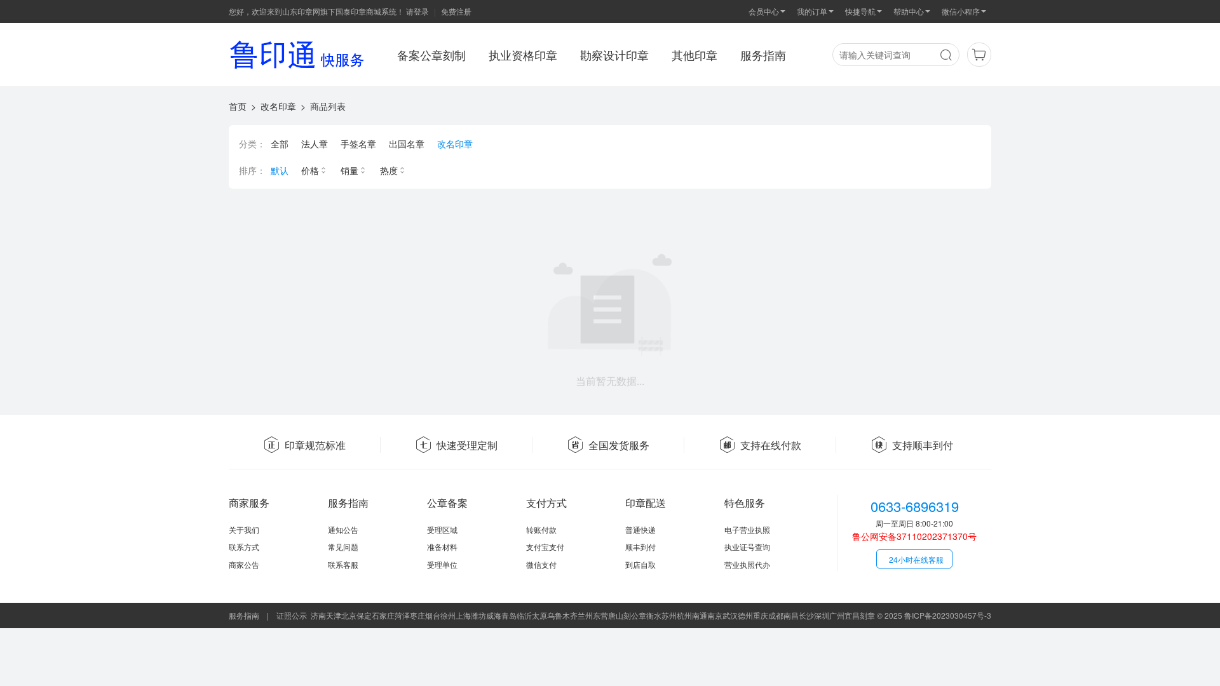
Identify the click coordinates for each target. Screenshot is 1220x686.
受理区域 (442, 529)
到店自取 (640, 564)
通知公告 (343, 529)
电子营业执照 (747, 529)
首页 (238, 106)
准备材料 (442, 546)
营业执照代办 (747, 564)
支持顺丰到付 (922, 445)
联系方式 (244, 546)
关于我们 (244, 529)
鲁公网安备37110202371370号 (914, 536)
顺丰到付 (640, 546)
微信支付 (541, 564)
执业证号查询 (747, 546)
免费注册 (456, 11)
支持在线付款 (770, 445)
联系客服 (343, 564)
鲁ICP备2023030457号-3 (947, 615)
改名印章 (278, 106)
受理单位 (442, 564)
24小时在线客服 (916, 559)
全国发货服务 (618, 445)
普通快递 (640, 529)
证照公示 (291, 615)
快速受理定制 (467, 445)
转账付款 (541, 529)
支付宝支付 (545, 546)
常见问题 (343, 546)
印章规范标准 (315, 445)
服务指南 (244, 615)
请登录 (417, 11)
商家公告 (244, 564)
